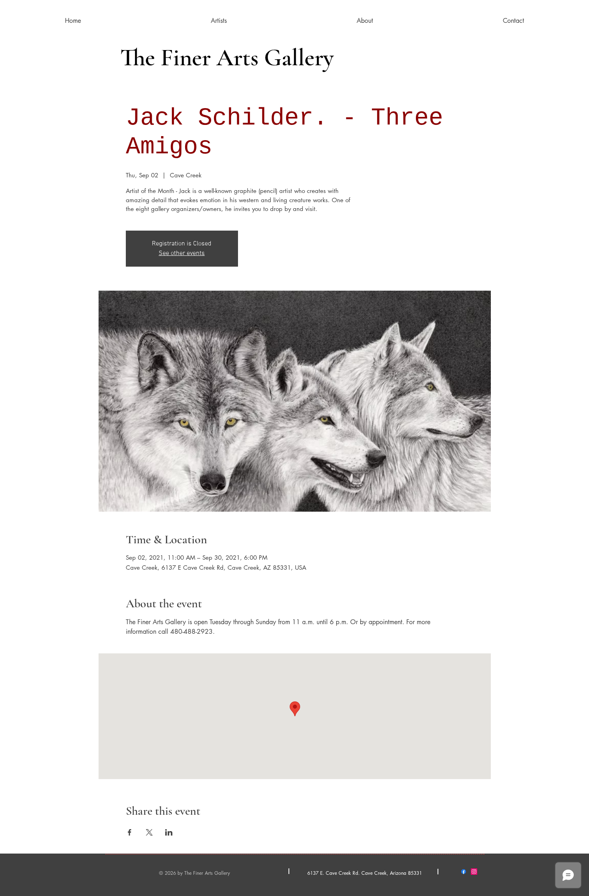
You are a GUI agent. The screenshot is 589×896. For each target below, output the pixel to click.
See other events (182, 253)
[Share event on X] (149, 832)
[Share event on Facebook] (129, 832)
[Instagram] (474, 871)
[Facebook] (463, 871)
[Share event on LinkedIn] (169, 832)
